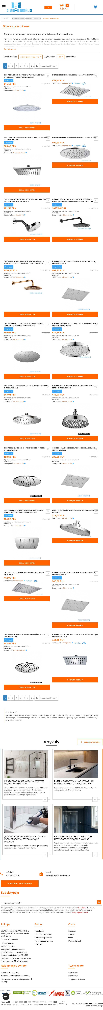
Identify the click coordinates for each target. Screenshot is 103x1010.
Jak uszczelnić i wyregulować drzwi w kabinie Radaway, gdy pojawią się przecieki (25, 839)
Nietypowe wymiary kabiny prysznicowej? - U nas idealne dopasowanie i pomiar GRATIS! (14, 952)
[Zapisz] (99, 902)
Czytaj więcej (10, 49)
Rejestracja (73, 975)
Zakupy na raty (7, 943)
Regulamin (82, 908)
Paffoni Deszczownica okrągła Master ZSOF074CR (74, 137)
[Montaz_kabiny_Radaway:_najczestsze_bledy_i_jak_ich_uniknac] (45, 799)
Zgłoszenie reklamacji (10, 972)
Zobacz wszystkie (92, 742)
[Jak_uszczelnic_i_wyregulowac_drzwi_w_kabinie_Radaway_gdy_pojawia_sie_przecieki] (45, 854)
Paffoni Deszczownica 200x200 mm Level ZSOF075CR (73, 75)
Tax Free (39, 944)
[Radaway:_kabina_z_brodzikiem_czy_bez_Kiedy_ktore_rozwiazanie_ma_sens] (94, 854)
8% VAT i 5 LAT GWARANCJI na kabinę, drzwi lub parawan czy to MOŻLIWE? (15, 934)
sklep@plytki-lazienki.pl (58, 875)
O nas (70, 937)
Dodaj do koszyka (27, 128)
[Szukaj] (48, 7)
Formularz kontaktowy (20, 883)
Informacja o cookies (80, 1003)
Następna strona (48, 66)
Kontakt (71, 934)
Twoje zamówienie (76, 979)
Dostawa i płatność (9, 940)
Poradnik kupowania (43, 934)
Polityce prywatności (80, 912)
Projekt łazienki (75, 941)
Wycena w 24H (8, 946)
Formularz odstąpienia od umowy (15, 975)
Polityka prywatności (44, 941)
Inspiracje (72, 931)
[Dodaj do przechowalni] (48, 76)
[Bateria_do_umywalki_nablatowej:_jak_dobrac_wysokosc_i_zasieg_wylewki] (94, 799)
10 (37, 66)
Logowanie (73, 972)
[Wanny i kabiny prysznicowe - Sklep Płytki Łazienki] (19, 7)
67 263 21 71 (13, 875)
